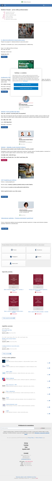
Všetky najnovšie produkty (8, 318)
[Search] (5, 5)
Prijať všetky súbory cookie (26, 84)
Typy (26, 447)
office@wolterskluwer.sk (26, 459)
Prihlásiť (43, 428)
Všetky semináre (6, 353)
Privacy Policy (31, 437)
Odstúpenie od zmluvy (31, 476)
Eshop (26, 443)
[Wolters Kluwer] (26, 2)
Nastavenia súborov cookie (21, 476)
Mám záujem (4, 91)
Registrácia (4, 160)
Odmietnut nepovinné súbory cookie (26, 88)
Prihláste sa (4, 56)
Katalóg (26, 445)
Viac (48, 362)
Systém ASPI (26, 449)
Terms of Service (39, 437)
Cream (36, 478)
